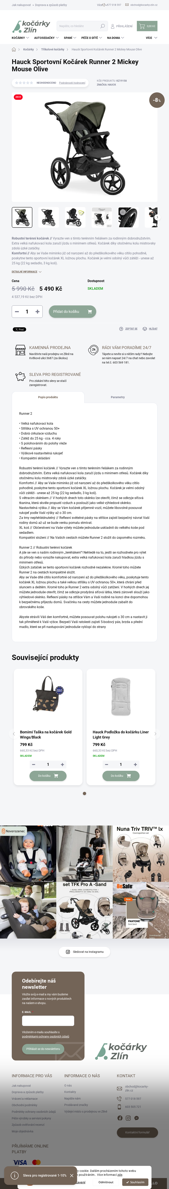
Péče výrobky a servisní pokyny (31, 1118)
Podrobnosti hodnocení (72, 82)
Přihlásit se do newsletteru (43, 1049)
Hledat (102, 26)
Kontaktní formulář (137, 1132)
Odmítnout (106, 1182)
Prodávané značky (76, 1105)
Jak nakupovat (21, 5)
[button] (84, 793)
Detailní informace (24, 271)
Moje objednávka (22, 1131)
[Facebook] (120, 1117)
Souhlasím (137, 1182)
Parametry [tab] (118, 397)
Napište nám (72, 1098)
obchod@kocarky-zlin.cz (136, 1088)
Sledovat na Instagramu (88, 951)
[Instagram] (128, 1117)
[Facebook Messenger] (136, 1117)
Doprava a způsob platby (51, 5)
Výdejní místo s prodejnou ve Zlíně (85, 1111)
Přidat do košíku (66, 311)
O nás (68, 1085)
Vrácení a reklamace (25, 1098)
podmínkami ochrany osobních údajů (45, 1036)
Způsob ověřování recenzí (28, 1124)
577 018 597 (133, 1098)
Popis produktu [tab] (48, 397)
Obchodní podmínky (24, 1105)
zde (119, 1174)
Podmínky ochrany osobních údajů (34, 1111)
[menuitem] (21, 38)
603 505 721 (133, 1106)
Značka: (106, 84)
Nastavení (77, 1182)
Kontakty (70, 1092)
